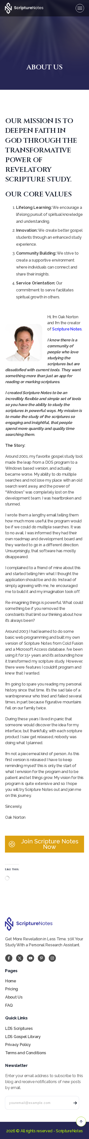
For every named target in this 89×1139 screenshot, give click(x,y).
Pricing (11, 989)
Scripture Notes (67, 329)
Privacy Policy (18, 1044)
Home (10, 981)
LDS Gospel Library (23, 1036)
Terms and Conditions (25, 1052)
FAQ (9, 1005)
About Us (13, 997)
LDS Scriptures (19, 1028)
